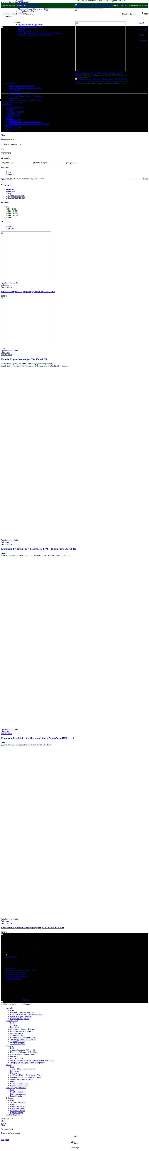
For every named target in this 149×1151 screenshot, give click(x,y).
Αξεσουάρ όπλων (16, 1035)
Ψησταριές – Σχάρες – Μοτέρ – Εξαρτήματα (25, 96)
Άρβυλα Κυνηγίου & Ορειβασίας (30, 25)
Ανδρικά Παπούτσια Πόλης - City (30, 27)
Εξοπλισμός (14, 1027)
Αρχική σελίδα (6, 179)
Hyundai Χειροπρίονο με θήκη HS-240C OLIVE (24, 359)
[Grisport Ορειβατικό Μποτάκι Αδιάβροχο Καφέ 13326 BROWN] (101, 79)
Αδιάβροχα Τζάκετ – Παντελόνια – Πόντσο (26, 1075)
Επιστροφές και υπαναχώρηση (17, 976)
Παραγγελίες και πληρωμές (16, 972)
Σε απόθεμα (10, 174)
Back (12, 1010)
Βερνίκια (12, 109)
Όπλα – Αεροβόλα (17, 1033)
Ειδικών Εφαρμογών (17, 111)
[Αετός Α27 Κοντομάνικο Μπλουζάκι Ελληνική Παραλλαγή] (98, 5)
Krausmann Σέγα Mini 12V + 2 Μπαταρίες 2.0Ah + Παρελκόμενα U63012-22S (38, 549)
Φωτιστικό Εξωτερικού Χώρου (20, 92)
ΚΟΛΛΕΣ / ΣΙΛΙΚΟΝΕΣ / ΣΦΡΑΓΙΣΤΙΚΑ (25, 100)
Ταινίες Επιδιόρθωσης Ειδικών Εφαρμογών (25, 88)
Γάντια (12, 1081)
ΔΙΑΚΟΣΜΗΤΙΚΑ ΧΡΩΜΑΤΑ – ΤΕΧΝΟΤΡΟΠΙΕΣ (29, 124)
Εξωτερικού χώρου (17, 1109)
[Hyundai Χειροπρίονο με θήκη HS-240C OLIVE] (26, 346)
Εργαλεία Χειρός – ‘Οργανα (20, 1017)
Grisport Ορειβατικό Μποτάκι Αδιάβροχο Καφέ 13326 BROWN (99, 81)
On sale (8, 172)
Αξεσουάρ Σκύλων (17, 1042)
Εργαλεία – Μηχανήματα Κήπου (22, 1012)
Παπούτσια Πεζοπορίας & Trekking (23, 1052)
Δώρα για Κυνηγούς (17, 1044)
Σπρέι (11, 117)
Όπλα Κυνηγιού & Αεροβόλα (21, 1031)
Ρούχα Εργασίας (16, 1096)
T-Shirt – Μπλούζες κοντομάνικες (22, 1069)
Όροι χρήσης (10, 968)
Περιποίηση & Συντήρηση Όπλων (23, 1037)
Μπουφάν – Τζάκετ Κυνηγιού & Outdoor (25, 1077)
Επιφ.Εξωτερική (15, 113)
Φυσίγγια (13, 1025)
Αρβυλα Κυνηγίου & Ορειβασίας (22, 1054)
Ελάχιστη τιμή (6, 163)
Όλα (7, 207)
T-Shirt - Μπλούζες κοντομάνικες (30, 7)
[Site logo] (60, 20)
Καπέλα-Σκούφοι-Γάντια (27, 11)
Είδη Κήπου (13, 98)
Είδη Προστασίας (16, 1092)
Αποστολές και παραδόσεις (16, 974)
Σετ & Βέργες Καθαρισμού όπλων (23, 1040)
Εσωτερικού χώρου (17, 1111)
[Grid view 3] (133, 178)
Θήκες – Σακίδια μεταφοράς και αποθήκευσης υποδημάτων (32, 1060)
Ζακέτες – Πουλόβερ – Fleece (21, 1079)
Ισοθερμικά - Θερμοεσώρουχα (29, 5)
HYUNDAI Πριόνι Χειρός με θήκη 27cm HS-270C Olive (28, 291)
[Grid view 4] (138, 178)
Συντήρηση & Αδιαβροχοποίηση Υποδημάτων (35, 35)
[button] (9, 283)
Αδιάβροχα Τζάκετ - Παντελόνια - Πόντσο (33, 9)
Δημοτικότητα (11, 189)
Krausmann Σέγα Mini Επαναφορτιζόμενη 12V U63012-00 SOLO (32, 927)
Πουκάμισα (22, 13)
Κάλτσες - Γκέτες (24, 31)
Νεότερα (9, 194)
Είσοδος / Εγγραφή (13, 1115)
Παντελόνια (22, 3)
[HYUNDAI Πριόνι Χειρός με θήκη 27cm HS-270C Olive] (26, 281)
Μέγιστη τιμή (39, 163)
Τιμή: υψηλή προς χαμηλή (15, 198)
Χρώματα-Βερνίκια (16, 107)
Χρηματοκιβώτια (15, 94)
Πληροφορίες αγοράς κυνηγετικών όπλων (21, 970)
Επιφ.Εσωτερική (15, 115)
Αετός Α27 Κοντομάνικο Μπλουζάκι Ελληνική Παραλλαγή (101, 6)
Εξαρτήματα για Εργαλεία (19, 1019)
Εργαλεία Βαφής (15, 120)
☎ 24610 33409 (11, 957)
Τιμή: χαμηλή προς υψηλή (15, 196)
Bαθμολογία (10, 191)
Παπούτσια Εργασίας (18, 1094)
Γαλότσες (21, 29)
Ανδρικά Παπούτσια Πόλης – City (23, 1050)
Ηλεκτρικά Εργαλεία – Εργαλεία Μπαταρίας (26, 1014)
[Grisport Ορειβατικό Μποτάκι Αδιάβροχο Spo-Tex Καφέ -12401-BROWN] (100, 71)
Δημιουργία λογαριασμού (10, 1133)
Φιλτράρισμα (71, 163)
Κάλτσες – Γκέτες (17, 1058)
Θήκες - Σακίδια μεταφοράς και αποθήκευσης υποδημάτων (39, 33)
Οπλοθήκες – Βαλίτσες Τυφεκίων (22, 1029)
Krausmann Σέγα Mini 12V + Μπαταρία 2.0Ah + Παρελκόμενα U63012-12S (37, 738)
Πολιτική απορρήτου (13, 978)
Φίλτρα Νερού (14, 90)
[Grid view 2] (129, 178)
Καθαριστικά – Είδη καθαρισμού (21, 86)
